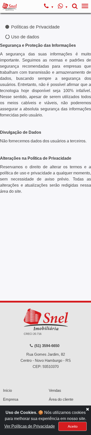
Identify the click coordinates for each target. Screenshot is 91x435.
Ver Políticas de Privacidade (29, 426)
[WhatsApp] (62, 6)
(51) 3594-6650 (46, 345)
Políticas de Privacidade (35, 26)
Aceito (73, 426)
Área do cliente (61, 399)
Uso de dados (24, 36)
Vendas (55, 390)
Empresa (10, 399)
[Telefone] (48, 6)
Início (7, 390)
